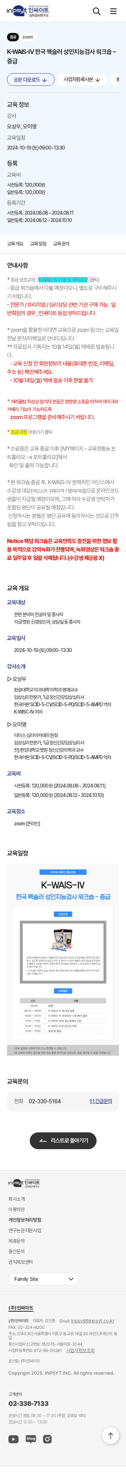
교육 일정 (38, 244)
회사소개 (16, 1199)
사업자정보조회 (80, 1350)
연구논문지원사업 (24, 1230)
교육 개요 (15, 244)
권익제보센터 (20, 1262)
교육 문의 (61, 244)
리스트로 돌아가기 (69, 1140)
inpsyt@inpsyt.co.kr (92, 1321)
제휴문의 (16, 1241)
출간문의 (16, 1251)
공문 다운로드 (27, 80)
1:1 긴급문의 (101, 1101)
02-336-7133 (28, 1404)
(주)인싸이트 (20, 1308)
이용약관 (16, 1209)
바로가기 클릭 (39, 432)
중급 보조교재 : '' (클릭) (54, 280)
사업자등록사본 (79, 79)
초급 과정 (18, 432)
